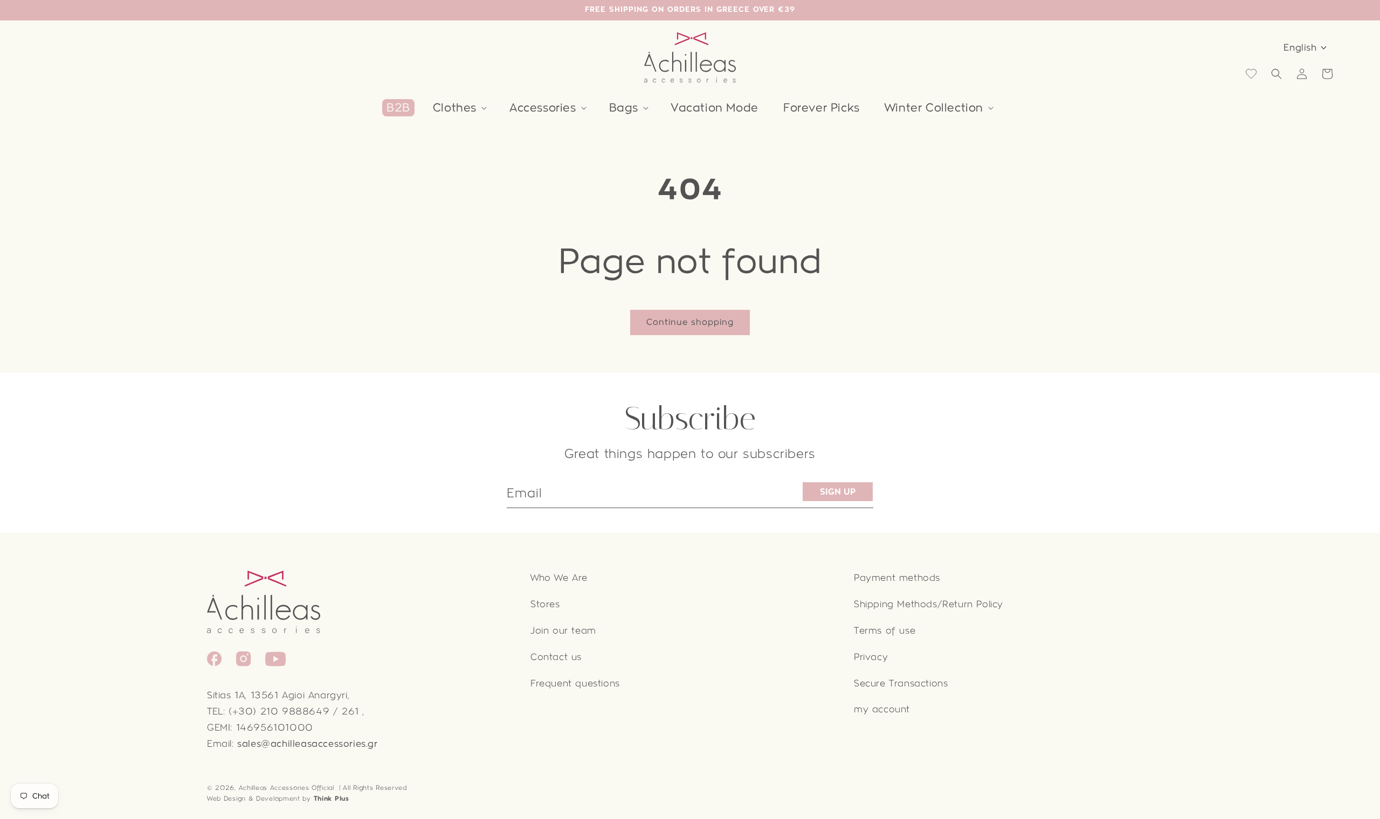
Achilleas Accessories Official (286, 788)
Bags (623, 107)
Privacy (871, 657)
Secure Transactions (901, 683)
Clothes (455, 107)
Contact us (556, 657)
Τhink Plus (331, 798)
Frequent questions (575, 683)
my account (882, 709)
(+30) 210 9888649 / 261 (294, 711)
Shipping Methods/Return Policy (928, 604)
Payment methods (897, 578)
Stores (545, 604)
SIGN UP (837, 491)
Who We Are (559, 578)
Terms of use (884, 631)
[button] (458, 107)
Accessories (542, 107)
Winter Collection (934, 107)
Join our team (563, 631)
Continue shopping (690, 322)
